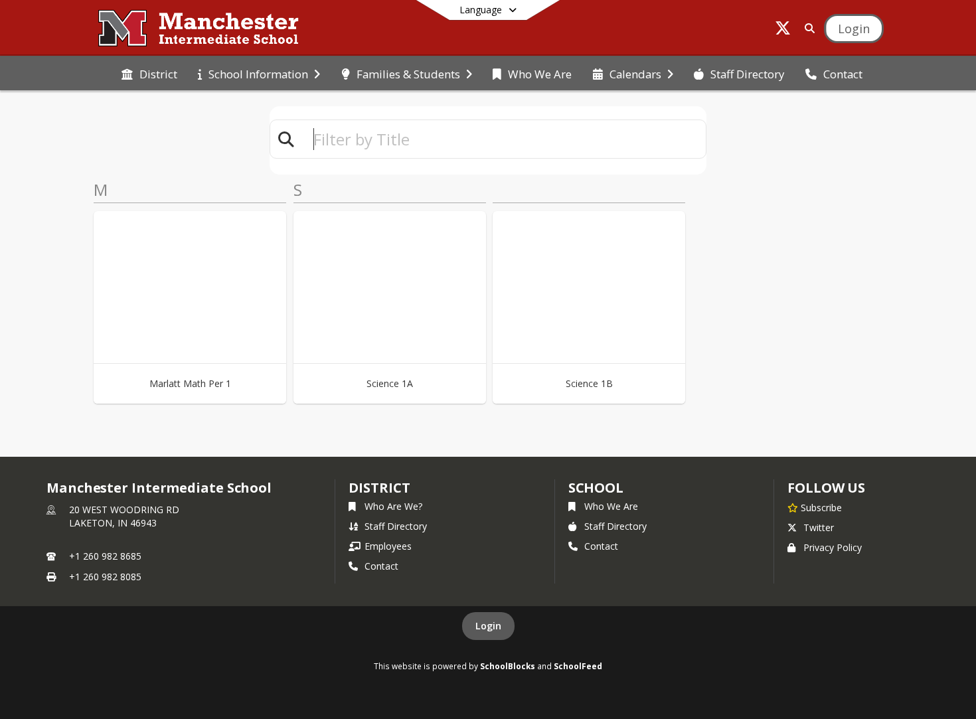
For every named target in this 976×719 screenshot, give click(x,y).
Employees (388, 546)
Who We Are (611, 506)
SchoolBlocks (507, 666)
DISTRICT (379, 488)
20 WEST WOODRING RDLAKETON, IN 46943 (124, 516)
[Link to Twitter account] (783, 30)
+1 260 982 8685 (105, 556)
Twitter (818, 527)
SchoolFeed (578, 666)
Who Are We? (393, 506)
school (595, 488)
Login (488, 625)
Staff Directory (396, 526)
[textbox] (503, 139)
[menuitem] (149, 73)
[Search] (807, 28)
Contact (381, 566)
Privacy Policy (832, 547)
